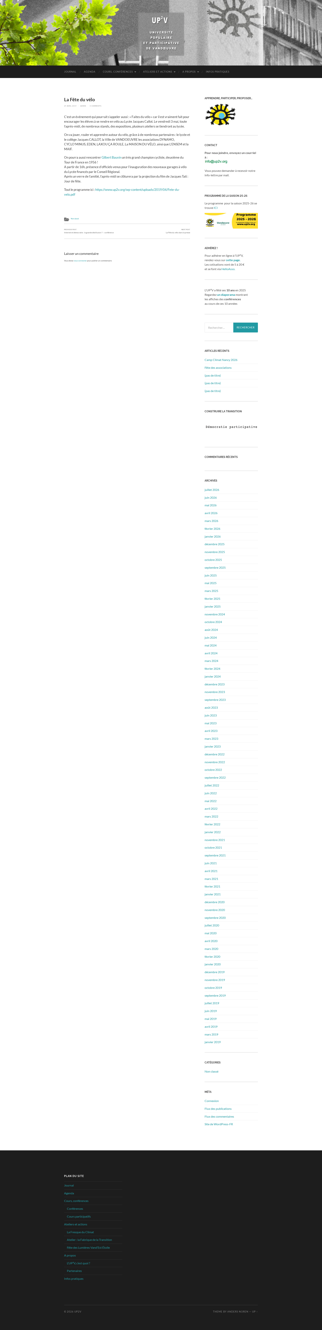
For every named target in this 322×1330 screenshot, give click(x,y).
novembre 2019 (215, 980)
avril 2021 (211, 871)
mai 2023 (211, 723)
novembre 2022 (215, 762)
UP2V (77, 1311)
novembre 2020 (215, 910)
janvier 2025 (213, 606)
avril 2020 (211, 941)
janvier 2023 (213, 746)
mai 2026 (211, 505)
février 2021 (212, 886)
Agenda (89, 71)
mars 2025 (211, 590)
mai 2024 (211, 645)
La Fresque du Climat (80, 1232)
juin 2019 (211, 1011)
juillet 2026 (212, 489)
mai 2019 (211, 1018)
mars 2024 (211, 660)
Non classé (75, 219)
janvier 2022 (213, 832)
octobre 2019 (213, 987)
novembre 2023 (215, 692)
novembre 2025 (215, 552)
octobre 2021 (213, 847)
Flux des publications (218, 1108)
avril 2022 (211, 808)
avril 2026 (211, 513)
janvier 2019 (213, 1042)
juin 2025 (211, 575)
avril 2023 (211, 730)
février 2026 (212, 528)
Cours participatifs (79, 1216)
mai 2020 (211, 933)
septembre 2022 (215, 777)
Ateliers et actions (157, 71)
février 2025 (212, 598)
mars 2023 (211, 738)
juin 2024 (211, 637)
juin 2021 (211, 863)
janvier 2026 (213, 536)
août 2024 (211, 629)
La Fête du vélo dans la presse (178, 231)
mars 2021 (211, 878)
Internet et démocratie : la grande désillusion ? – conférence (89, 231)
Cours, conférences (118, 71)
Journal (70, 71)
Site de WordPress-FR (219, 1124)
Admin (83, 106)
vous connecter (80, 260)
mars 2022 (211, 816)
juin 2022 (211, 793)
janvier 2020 (213, 964)
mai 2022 (211, 801)
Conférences (75, 1208)
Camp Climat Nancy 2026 (221, 359)
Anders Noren (237, 1311)
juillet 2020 (212, 925)
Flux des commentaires (219, 1116)
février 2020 (212, 956)
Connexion (212, 1101)
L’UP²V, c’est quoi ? (78, 1263)
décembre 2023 (215, 684)
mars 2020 (211, 948)
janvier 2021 (213, 894)
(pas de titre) (213, 375)
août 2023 (211, 707)
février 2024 (212, 668)
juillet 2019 (212, 1003)
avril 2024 (211, 653)
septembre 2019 (215, 995)
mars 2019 (211, 1034)
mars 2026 (211, 521)
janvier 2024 (213, 676)
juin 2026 (211, 497)
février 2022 (212, 824)
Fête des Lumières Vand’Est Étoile (88, 1247)
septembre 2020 (215, 917)
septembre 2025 (215, 567)
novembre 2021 (215, 840)
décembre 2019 (215, 972)
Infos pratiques (217, 71)
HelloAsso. (228, 269)
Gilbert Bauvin (111, 157)
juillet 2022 (212, 785)
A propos (189, 71)
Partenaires (74, 1270)
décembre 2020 (215, 902)
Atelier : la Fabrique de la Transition (89, 1239)
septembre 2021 (215, 855)
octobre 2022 (213, 769)
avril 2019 (211, 1026)
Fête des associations (218, 367)
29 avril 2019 (70, 106)
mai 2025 (211, 583)
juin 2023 (211, 715)
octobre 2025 (213, 559)
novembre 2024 (215, 614)
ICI (216, 207)
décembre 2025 (215, 544)
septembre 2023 (215, 699)
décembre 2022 (215, 754)
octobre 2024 (213, 622)
